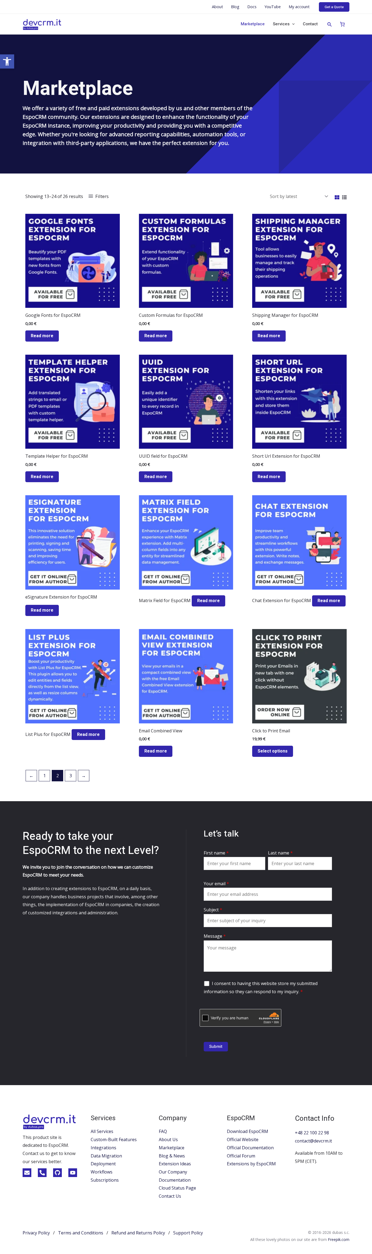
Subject (213, 910)
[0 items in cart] (342, 24)
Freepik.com (338, 1239)
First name (216, 853)
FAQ (163, 1131)
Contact (310, 24)
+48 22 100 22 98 (312, 1133)
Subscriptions (105, 1180)
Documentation (175, 1180)
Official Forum (241, 1156)
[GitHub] (57, 1172)
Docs (252, 6)
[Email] (27, 1172)
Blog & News (172, 1156)
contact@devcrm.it (313, 1141)
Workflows (101, 1172)
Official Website (242, 1139)
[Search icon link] (329, 25)
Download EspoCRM (247, 1131)
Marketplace (253, 24)
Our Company (173, 1172)
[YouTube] (72, 1172)
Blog (235, 6)
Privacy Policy (36, 1233)
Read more (42, 336)
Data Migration (106, 1156)
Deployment (103, 1164)
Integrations (103, 1148)
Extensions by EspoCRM (251, 1164)
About (217, 6)
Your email (216, 884)
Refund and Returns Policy (138, 1233)
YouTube (272, 6)
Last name (280, 853)
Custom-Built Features (114, 1139)
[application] (292, 24)
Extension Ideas (175, 1164)
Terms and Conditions (80, 1233)
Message (215, 936)
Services (281, 24)
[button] (7, 61)
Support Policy (188, 1233)
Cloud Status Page (177, 1188)
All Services (102, 1131)
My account (299, 6)
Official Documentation (250, 1148)
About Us (168, 1139)
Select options (273, 751)
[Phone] (42, 1172)
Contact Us (170, 1196)
